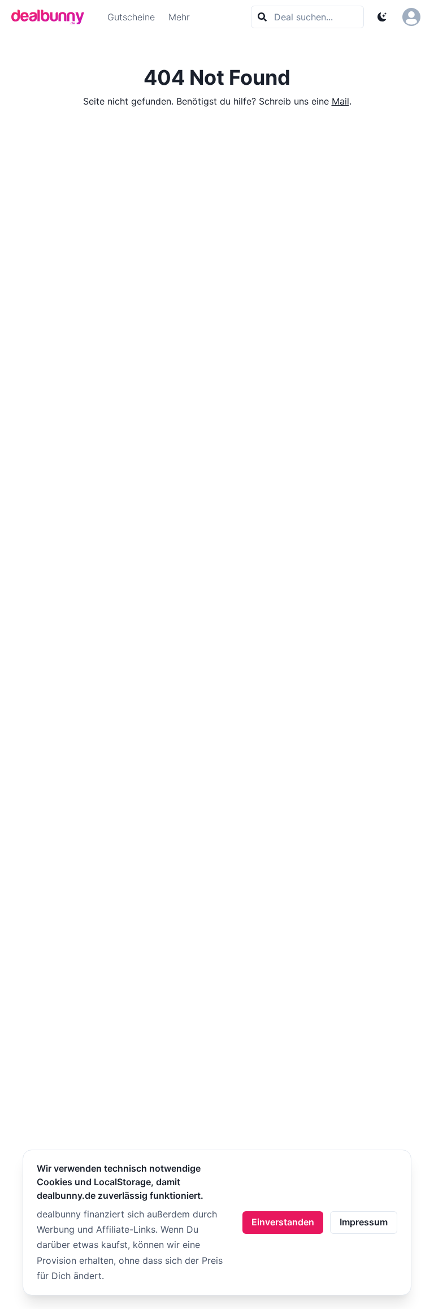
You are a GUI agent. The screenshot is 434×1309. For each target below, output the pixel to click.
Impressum (364, 1222)
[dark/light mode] (382, 17)
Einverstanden (282, 1222)
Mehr (179, 17)
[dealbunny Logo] (51, 17)
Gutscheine (131, 17)
